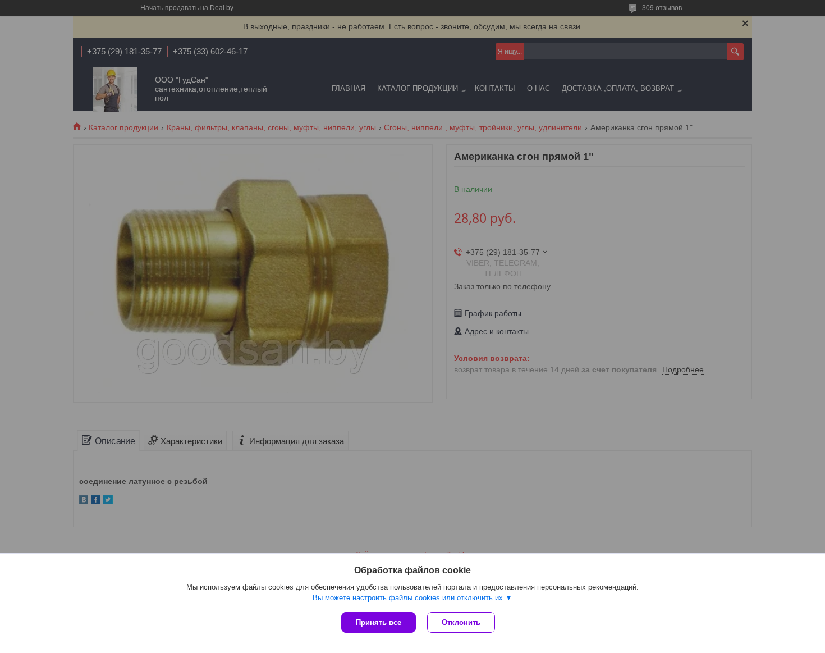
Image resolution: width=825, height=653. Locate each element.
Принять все (378, 622)
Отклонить (461, 622)
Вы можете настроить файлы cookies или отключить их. (409, 597)
